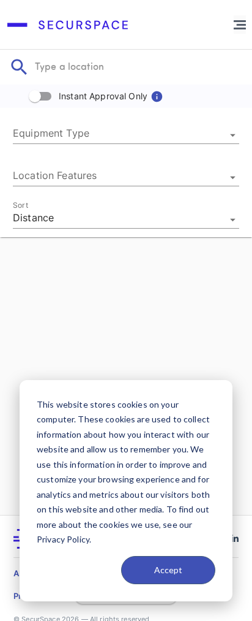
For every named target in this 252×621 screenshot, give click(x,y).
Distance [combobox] (33, 218)
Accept (168, 570)
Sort (20, 204)
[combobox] (126, 135)
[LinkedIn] (235, 539)
